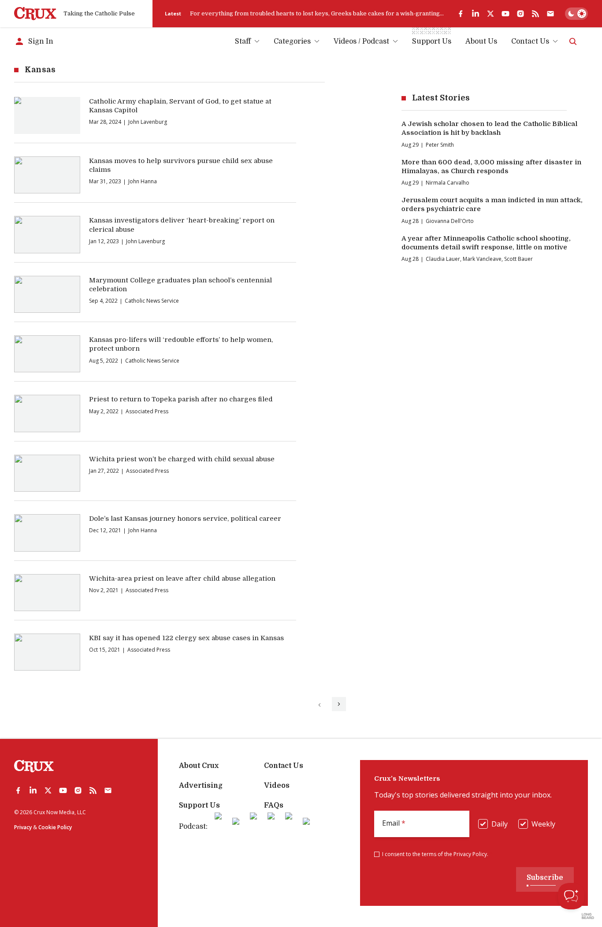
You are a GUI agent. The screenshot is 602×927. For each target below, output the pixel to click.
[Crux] (35, 13)
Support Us (199, 805)
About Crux (199, 766)
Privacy (23, 827)
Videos (277, 786)
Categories (292, 41)
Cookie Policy (55, 827)
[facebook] (460, 13)
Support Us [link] (431, 41)
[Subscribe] (550, 13)
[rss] (535, 13)
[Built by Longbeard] (588, 916)
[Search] (573, 41)
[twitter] (490, 13)
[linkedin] (475, 13)
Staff (243, 41)
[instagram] (520, 13)
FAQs (273, 805)
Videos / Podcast (361, 41)
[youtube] (505, 13)
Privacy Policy (470, 854)
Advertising (201, 786)
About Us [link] (481, 41)
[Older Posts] (339, 704)
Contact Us (530, 41)
